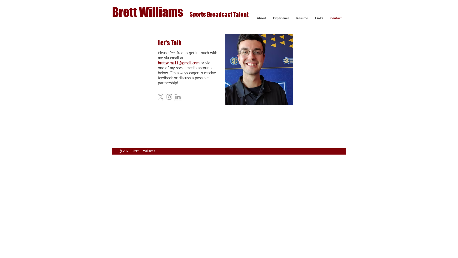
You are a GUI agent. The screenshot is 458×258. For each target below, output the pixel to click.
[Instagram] (169, 97)
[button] (281, 18)
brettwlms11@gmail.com (178, 63)
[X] (161, 97)
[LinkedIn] (178, 97)
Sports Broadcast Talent (219, 14)
